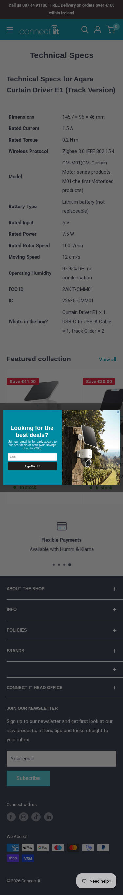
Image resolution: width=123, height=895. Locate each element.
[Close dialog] (118, 412)
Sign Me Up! (32, 466)
